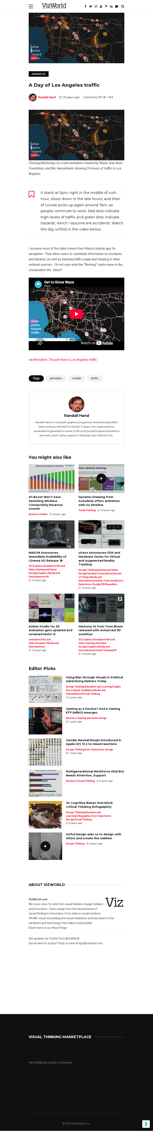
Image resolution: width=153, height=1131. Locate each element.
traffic (95, 378)
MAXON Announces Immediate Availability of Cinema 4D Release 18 (47, 556)
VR (47, 576)
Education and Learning (98, 686)
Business (34, 514)
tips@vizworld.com (91, 943)
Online (44, 514)
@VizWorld (72, 938)
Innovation (105, 573)
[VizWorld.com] (54, 12)
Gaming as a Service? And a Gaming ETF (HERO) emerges (93, 711)
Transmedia (110, 580)
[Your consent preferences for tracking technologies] (146, 1124)
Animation (49, 566)
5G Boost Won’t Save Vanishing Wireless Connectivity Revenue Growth (46, 503)
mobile (76, 378)
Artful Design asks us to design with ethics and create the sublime (93, 836)
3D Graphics (35, 566)
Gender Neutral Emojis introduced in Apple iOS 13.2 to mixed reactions (93, 742)
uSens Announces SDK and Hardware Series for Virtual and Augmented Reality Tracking (99, 558)
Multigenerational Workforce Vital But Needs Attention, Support (95, 773)
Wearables (111, 584)
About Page (59, 927)
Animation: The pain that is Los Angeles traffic (65, 360)
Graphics (39, 74)
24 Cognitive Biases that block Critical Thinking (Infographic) (89, 805)
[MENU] (31, 6)
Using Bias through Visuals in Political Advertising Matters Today (94, 679)
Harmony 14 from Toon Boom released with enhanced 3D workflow (100, 630)
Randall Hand (47, 97)
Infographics (84, 816)
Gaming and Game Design (92, 718)
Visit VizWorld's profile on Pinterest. (51, 1062)
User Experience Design (99, 749)
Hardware (92, 573)
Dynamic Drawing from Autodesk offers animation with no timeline (99, 501)
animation (56, 378)
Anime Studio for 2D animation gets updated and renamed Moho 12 (50, 630)
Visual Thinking (87, 510)
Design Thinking (87, 570)
